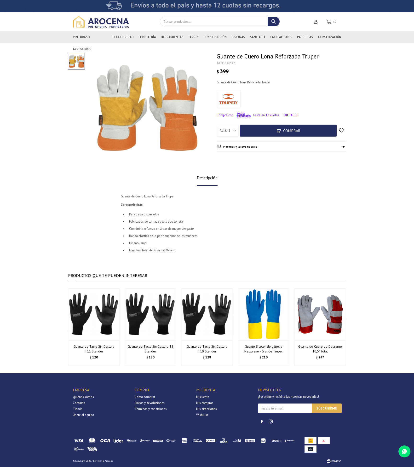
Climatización (329, 37)
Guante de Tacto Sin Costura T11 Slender (94, 348)
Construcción (215, 37)
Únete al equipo (83, 415)
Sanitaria (257, 37)
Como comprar (145, 397)
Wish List (202, 415)
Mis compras (204, 403)
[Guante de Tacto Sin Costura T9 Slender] (150, 314)
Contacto (79, 403)
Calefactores (281, 37)
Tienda (77, 409)
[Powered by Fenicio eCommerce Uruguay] (334, 461)
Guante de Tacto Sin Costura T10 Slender (207, 348)
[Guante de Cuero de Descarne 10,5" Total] (320, 314)
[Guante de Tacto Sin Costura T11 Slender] (94, 314)
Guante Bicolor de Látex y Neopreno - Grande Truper (263, 348)
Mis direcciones (206, 409)
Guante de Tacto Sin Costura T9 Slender (150, 348)
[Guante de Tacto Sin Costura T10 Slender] (207, 314)
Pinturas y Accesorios (82, 39)
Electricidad (123, 37)
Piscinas (238, 37)
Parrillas (305, 37)
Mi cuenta (202, 397)
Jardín (193, 37)
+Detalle (290, 115)
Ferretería (147, 37)
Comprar (291, 130)
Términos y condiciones (151, 409)
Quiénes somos (83, 397)
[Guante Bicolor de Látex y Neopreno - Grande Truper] (263, 314)
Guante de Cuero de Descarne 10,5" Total (320, 348)
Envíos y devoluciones (150, 403)
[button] (340, 327)
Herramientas (172, 37)
